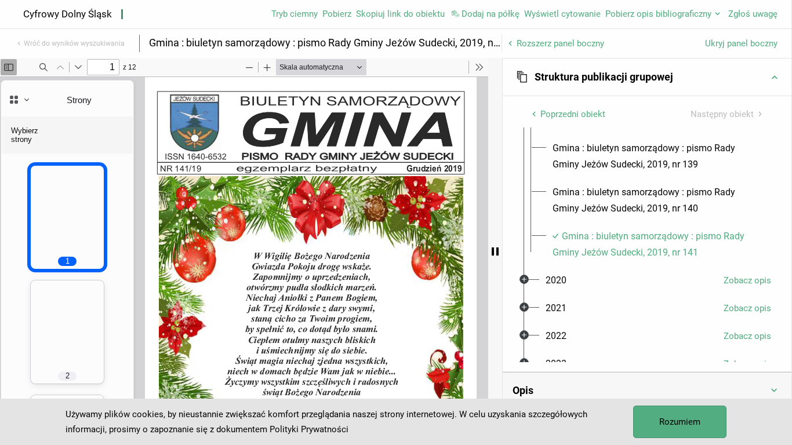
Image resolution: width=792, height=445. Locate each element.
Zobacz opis (747, 280)
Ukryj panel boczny (741, 43)
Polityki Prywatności (309, 429)
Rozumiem (679, 422)
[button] (647, 77)
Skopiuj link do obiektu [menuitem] (400, 14)
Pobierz (336, 14)
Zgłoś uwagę (753, 14)
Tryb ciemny (294, 14)
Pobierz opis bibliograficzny (658, 14)
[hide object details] (495, 251)
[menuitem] (657, 156)
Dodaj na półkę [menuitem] (490, 14)
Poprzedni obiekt (572, 114)
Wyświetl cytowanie (562, 14)
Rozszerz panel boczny (560, 43)
